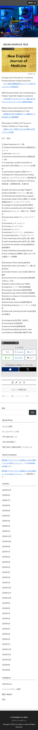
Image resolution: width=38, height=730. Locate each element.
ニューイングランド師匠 (11, 343)
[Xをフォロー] (27, 369)
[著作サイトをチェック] (10, 369)
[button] (30, 358)
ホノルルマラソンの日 (10, 432)
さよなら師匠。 (8, 426)
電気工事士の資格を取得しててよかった (17, 447)
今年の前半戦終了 (9, 442)
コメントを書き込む (19, 389)
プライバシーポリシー (19, 720)
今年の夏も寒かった (9, 437)
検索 (3, 408)
